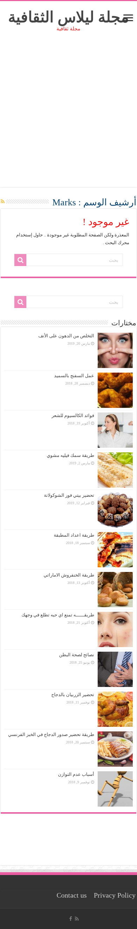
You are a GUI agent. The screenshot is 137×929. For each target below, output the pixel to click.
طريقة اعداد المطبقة (74, 535)
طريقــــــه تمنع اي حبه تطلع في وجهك (57, 614)
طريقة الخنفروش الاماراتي (69, 575)
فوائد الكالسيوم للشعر (73, 415)
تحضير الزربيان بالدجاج (72, 694)
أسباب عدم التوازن (76, 774)
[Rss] (76, 919)
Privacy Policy (115, 895)
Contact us (72, 895)
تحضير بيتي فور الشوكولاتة (69, 495)
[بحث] (20, 260)
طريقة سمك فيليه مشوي (70, 455)
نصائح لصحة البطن (76, 654)
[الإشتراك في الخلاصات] (3, 202)
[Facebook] (70, 919)
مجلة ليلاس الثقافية (68, 17)
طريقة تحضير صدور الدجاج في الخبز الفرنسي (51, 734)
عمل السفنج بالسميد (74, 375)
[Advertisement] (68, 118)
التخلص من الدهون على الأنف (66, 335)
